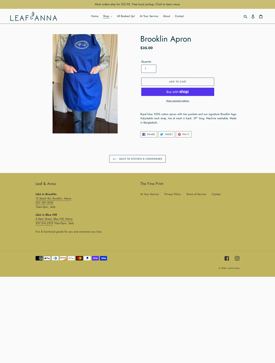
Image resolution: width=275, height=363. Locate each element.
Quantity (146, 62)
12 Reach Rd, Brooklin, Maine (53, 198)
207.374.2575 (44, 223)
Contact (216, 194)
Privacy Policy (172, 194)
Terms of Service (196, 194)
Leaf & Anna (233, 268)
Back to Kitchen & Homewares (140, 159)
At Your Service (149, 194)
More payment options (177, 101)
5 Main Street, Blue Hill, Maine (54, 219)
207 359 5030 (44, 203)
